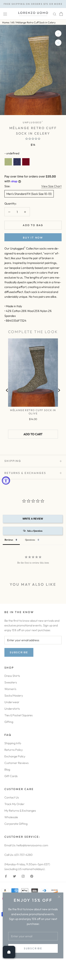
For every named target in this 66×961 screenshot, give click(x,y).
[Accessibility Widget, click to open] (6, 480)
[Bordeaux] (26, 162)
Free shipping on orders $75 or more (33, 4)
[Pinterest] (31, 875)
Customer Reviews (16, 763)
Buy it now (33, 237)
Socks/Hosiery (13, 695)
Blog (7, 769)
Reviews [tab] (9, 539)
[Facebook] (5, 875)
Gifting (8, 722)
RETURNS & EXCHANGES (25, 473)
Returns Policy (13, 750)
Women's (10, 689)
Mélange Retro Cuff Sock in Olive (33, 412)
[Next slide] (59, 390)
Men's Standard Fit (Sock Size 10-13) (29, 194)
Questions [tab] (30, 539)
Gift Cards (11, 776)
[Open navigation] (5, 13)
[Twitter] (14, 875)
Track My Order (14, 804)
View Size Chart (51, 186)
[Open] (9, 952)
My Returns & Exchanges (20, 810)
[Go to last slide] (7, 390)
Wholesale (11, 817)
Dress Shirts (12, 676)
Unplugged (33, 122)
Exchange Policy (14, 756)
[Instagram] (23, 875)
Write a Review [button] (33, 518)
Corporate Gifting (15, 823)
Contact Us (11, 797)
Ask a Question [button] (34, 530)
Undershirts (12, 708)
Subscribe (33, 948)
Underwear (11, 702)
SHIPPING (12, 461)
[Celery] (8, 162)
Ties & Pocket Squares (18, 715)
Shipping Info (12, 743)
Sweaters (10, 682)
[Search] (54, 14)
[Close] (59, 896)
